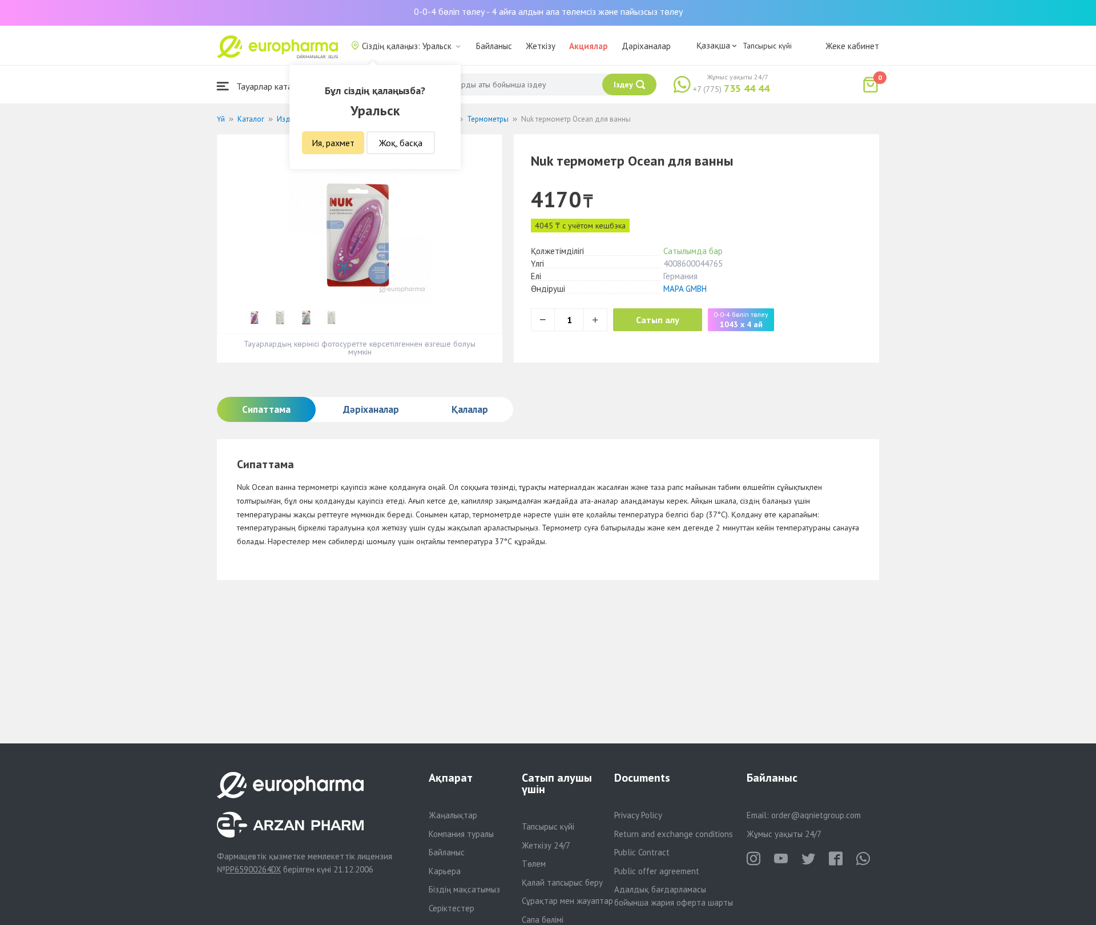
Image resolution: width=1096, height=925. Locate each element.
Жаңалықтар (453, 815)
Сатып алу (657, 319)
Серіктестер (451, 908)
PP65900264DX (253, 869)
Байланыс (494, 46)
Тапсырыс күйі (767, 46)
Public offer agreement (656, 871)
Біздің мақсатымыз (464, 889)
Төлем (534, 863)
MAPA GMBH (685, 288)
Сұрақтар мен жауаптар (567, 900)
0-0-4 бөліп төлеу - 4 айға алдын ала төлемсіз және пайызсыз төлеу (548, 11)
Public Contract (642, 852)
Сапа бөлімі (542, 919)
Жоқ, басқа (400, 142)
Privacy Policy (638, 815)
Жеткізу (540, 46)
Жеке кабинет (852, 46)
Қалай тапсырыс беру (562, 882)
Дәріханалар (646, 46)
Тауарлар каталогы (272, 86)
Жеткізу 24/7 (546, 845)
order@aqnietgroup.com (816, 815)
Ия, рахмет (333, 142)
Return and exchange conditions (673, 834)
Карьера (445, 871)
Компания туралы (461, 834)
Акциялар (588, 46)
